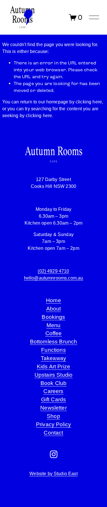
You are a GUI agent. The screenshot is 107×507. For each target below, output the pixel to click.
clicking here (89, 101)
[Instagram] (54, 454)
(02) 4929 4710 (53, 271)
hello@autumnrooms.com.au (53, 278)
